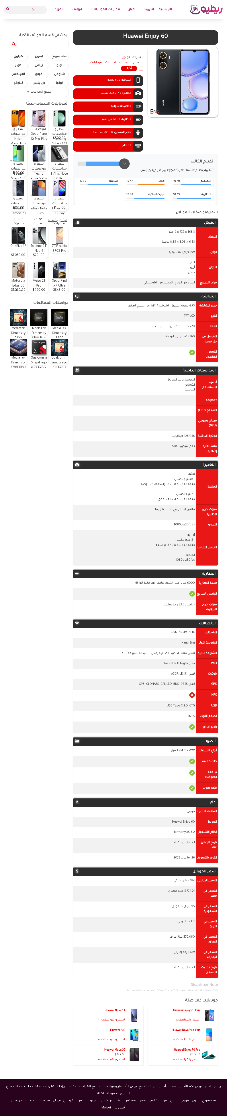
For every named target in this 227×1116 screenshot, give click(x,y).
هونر (18, 65)
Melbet (106, 1108)
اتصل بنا (119, 1108)
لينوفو (18, 83)
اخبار (132, 10)
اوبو (59, 65)
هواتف (77, 10)
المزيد (59, 10)
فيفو (38, 74)
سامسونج (59, 57)
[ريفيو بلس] (206, 9)
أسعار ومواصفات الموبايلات (110, 63)
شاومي (59, 74)
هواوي (18, 57)
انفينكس (18, 74)
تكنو (71, 1100)
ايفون (39, 57)
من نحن (16, 1100)
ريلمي (39, 65)
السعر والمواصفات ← (186, 1020)
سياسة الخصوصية (37, 1100)
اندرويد (149, 10)
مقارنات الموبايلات (105, 10)
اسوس (82, 1100)
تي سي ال (59, 1100)
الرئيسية (165, 10)
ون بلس (39, 83)
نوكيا (59, 83)
